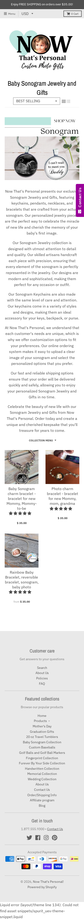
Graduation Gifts (42, 731)
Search (42, 668)
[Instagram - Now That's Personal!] (46, 837)
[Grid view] (64, 101)
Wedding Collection (42, 779)
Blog (42, 805)
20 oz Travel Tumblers (42, 737)
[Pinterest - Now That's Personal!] (54, 837)
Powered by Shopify (42, 887)
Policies (42, 678)
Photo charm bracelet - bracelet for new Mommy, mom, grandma (62, 496)
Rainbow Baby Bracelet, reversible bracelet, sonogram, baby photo (21, 579)
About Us (42, 673)
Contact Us (42, 790)
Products (40, 721)
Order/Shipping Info (42, 795)
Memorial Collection (42, 774)
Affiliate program (42, 800)
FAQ (42, 684)
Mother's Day (42, 726)
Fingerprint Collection (42, 758)
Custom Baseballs (42, 747)
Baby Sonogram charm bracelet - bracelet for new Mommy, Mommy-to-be (22, 498)
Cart (74, 13)
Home (42, 716)
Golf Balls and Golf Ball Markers (42, 753)
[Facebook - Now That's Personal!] (38, 837)
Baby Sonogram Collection (42, 742)
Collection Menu (41, 440)
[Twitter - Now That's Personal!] (29, 837)
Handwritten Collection (42, 768)
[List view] (68, 101)
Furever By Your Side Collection (42, 763)
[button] (20, 513)
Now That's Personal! (48, 882)
